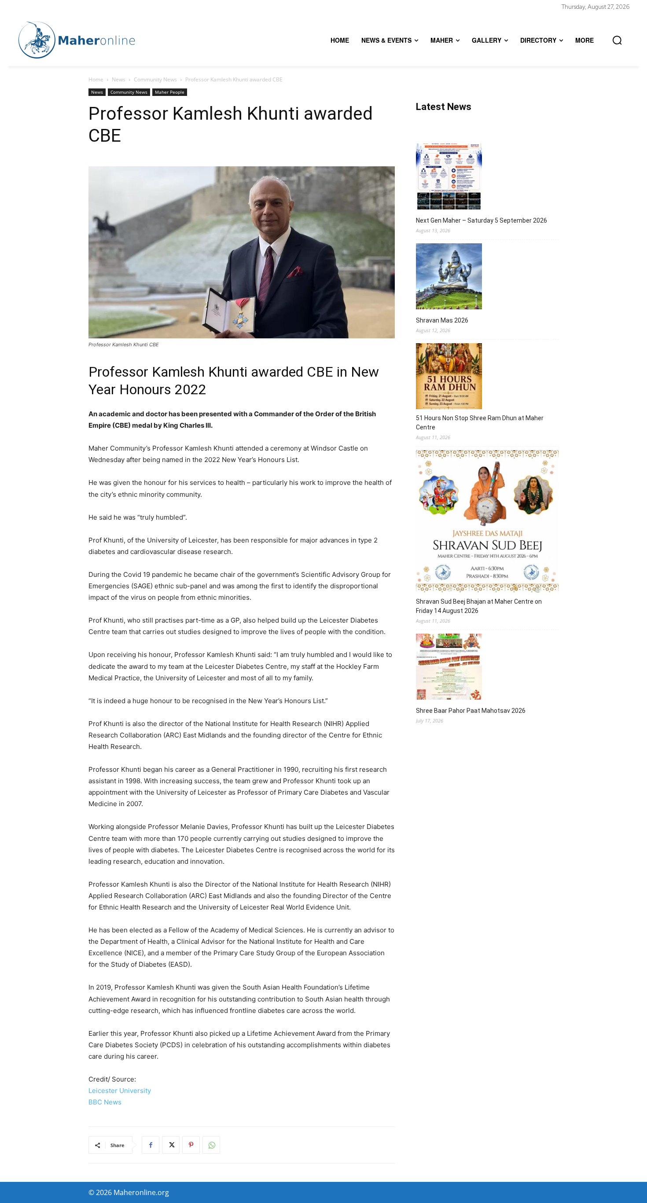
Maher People (169, 92)
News (118, 79)
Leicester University (119, 1090)
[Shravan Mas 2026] (449, 277)
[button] (617, 40)
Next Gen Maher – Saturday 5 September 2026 (481, 220)
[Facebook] (150, 1145)
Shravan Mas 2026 (442, 320)
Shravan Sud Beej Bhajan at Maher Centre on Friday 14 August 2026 (479, 606)
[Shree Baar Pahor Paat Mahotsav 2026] (449, 668)
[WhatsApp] (211, 1145)
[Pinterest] (191, 1145)
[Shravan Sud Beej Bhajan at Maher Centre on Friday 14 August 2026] (487, 522)
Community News (155, 79)
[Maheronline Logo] (77, 40)
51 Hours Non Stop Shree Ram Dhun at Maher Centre (480, 422)
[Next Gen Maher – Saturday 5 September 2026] (449, 177)
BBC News (104, 1102)
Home (95, 79)
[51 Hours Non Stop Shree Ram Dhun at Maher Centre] (449, 377)
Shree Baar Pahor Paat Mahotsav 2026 (471, 710)
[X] (171, 1145)
